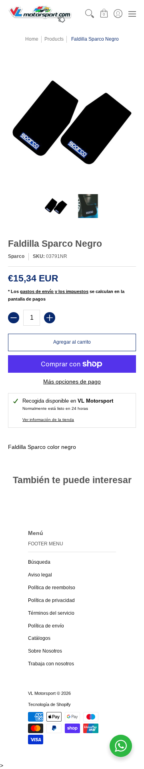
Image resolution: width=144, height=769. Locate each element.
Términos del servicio (51, 613)
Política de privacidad (51, 600)
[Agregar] (49, 317)
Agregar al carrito (72, 342)
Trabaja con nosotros (51, 664)
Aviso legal (40, 575)
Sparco (16, 256)
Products (54, 39)
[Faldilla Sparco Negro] (56, 206)
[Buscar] (90, 14)
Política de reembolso (51, 587)
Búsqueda (39, 562)
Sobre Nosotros (45, 651)
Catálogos (39, 638)
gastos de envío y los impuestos (54, 291)
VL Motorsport (42, 693)
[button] (104, 14)
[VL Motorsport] (40, 14)
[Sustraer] (13, 317)
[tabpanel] (72, 445)
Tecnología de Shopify (49, 704)
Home (31, 39)
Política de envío (46, 626)
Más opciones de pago (72, 381)
